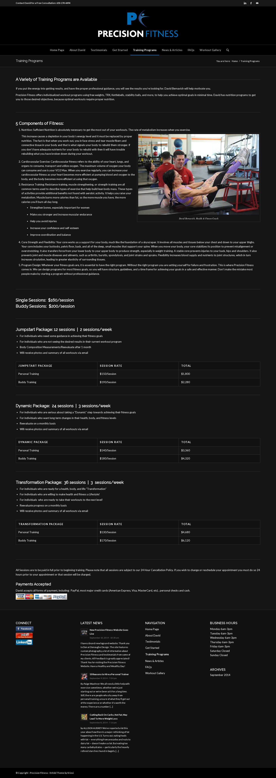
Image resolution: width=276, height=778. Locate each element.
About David (152, 635)
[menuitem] (57, 50)
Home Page (152, 629)
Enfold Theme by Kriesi (62, 773)
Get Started (152, 647)
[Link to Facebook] (251, 3)
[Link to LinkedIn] (245, 3)
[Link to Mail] (257, 3)
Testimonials (152, 641)
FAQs (148, 667)
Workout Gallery (155, 673)
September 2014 (220, 675)
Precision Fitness (39, 773)
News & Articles (154, 661)
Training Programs (29, 61)
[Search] (226, 50)
